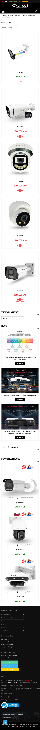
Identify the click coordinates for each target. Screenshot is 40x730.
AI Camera (4, 627)
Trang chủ (5, 15)
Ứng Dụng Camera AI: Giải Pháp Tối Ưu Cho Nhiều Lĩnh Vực (20, 395)
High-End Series (5, 614)
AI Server (3, 624)
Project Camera (5, 621)
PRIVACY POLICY (20, 728)
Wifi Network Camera (30, 15)
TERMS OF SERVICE (9, 728)
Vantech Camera (16, 15)
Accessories (4, 630)
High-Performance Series (8, 617)
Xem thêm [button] (20, 363)
